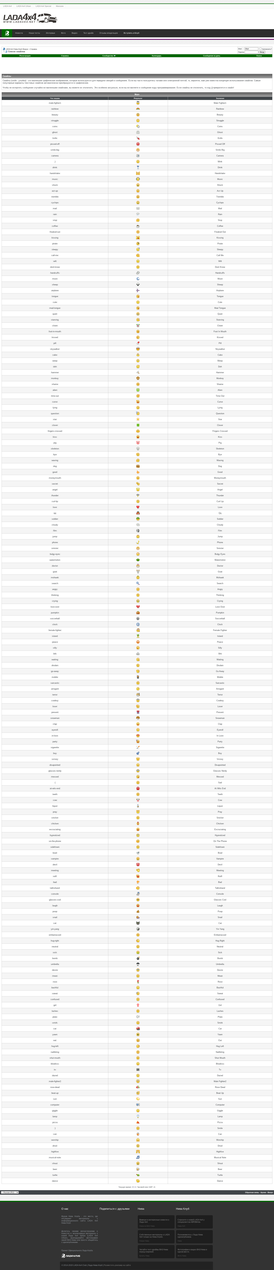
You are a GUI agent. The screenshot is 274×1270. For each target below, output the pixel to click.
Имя (240, 49)
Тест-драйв (88, 33)
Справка (33, 49)
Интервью (50, 33)
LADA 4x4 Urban (23, 6)
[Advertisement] (137, 67)
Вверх (270, 1192)
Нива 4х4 (181, 1226)
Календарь (156, 56)
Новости (19, 33)
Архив (263, 1192)
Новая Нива (144, 1241)
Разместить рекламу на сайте (117, 1265)
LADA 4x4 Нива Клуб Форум (17, 49)
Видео (74, 33)
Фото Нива (182, 1256)
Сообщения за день (211, 56)
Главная (7, 33)
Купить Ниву (144, 1256)
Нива (180, 1241)
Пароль (241, 52)
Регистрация (25, 56)
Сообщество (107, 56)
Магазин (60, 6)
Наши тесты (34, 33)
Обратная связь (252, 1192)
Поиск (259, 56)
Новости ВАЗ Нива (147, 1226)
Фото (63, 33)
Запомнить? (267, 49)
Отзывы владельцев (108, 33)
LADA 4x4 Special (43, 6)
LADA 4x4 (7, 6)
